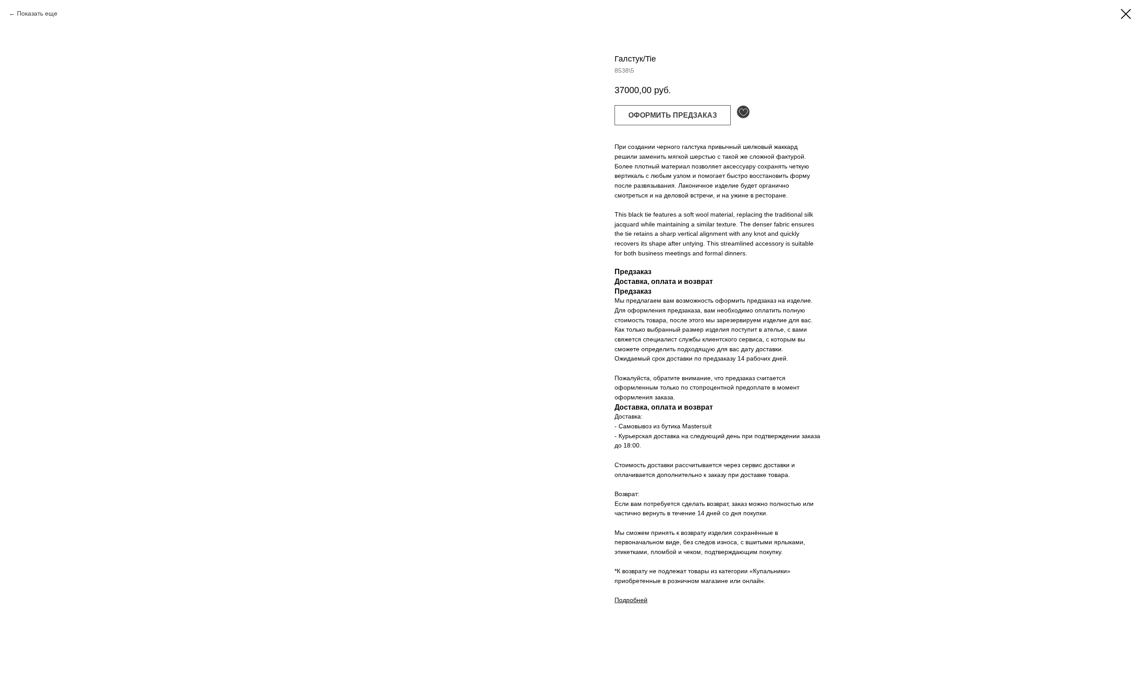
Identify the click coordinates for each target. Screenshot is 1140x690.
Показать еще (37, 13)
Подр (622, 600)
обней (638, 600)
